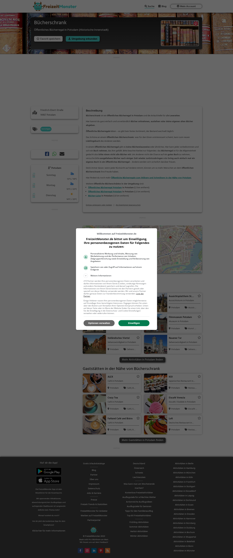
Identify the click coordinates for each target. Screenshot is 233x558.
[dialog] (116, 279)
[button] (116, 275)
